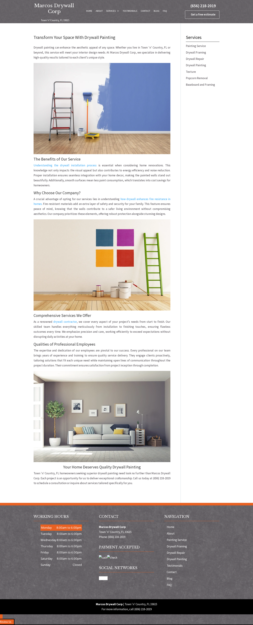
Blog (156, 11)
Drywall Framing (177, 546)
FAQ (165, 11)
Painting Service (177, 540)
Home (89, 11)
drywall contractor (65, 322)
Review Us (5, 621)
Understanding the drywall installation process (65, 165)
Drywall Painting (177, 559)
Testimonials (130, 11)
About (99, 11)
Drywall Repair (176, 553)
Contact (145, 11)
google (103, 578)
